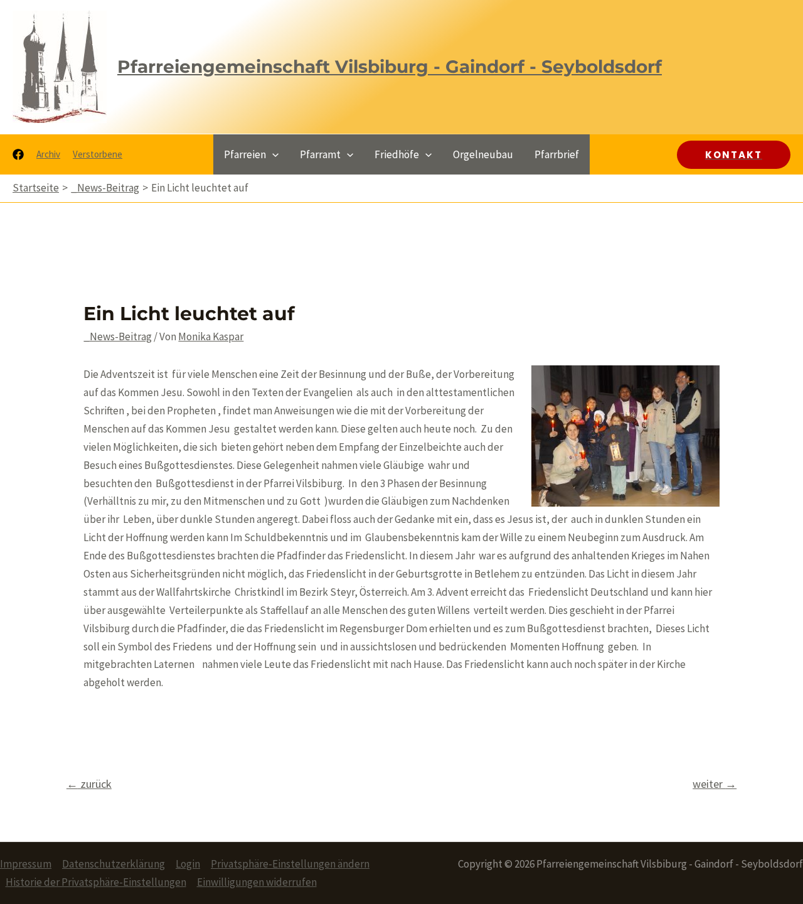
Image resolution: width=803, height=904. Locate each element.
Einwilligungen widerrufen (257, 882)
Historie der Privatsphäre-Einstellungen (96, 882)
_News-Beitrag (117, 336)
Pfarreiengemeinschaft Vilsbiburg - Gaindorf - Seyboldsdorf (389, 66)
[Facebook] (18, 154)
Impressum (25, 864)
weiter (715, 784)
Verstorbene (97, 154)
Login (188, 864)
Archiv (48, 154)
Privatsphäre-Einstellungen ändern (290, 864)
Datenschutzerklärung (113, 864)
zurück (89, 784)
